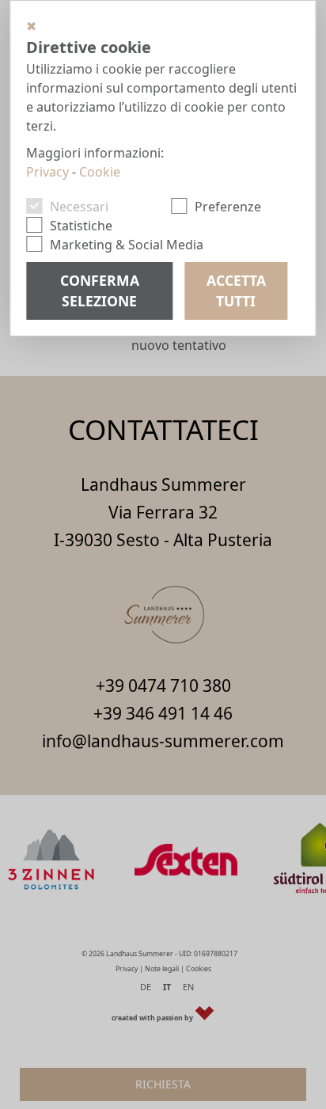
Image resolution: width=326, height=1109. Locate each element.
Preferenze (228, 206)
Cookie (99, 171)
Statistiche (81, 225)
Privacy (47, 171)
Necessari (79, 206)
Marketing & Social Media (126, 244)
